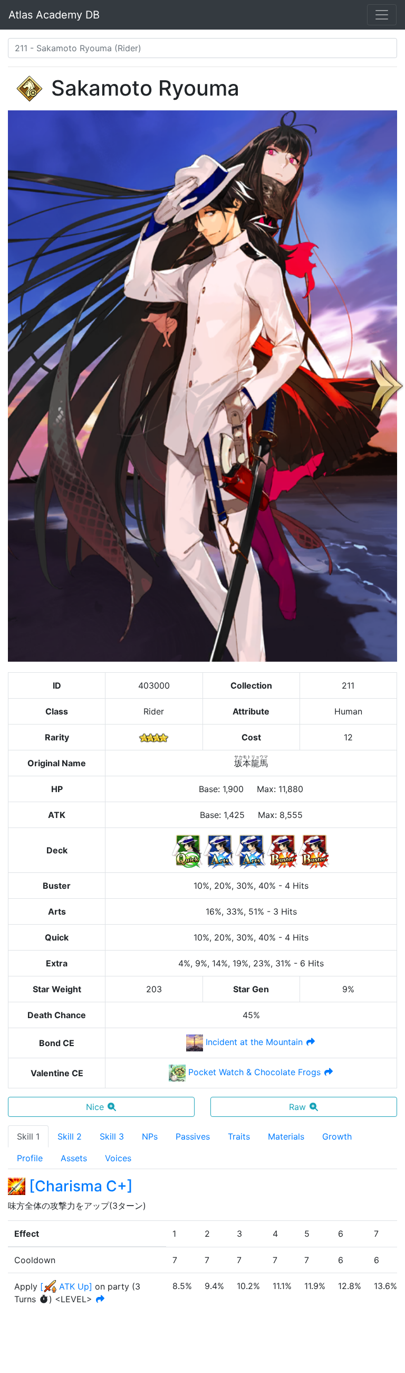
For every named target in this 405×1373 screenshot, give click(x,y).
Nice (95, 1107)
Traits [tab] (239, 1136)
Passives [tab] (193, 1136)
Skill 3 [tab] (112, 1136)
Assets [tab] (74, 1158)
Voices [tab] (118, 1158)
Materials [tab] (286, 1136)
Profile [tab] (30, 1158)
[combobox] (202, 48)
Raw (297, 1107)
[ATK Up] (66, 1286)
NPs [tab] (150, 1136)
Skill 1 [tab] (28, 1136)
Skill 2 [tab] (69, 1136)
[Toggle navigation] (382, 14)
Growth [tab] (337, 1136)
